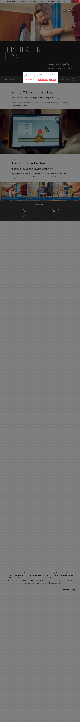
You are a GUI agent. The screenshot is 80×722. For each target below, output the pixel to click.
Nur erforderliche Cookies (43, 79)
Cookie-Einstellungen (28, 79)
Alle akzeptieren (52, 79)
